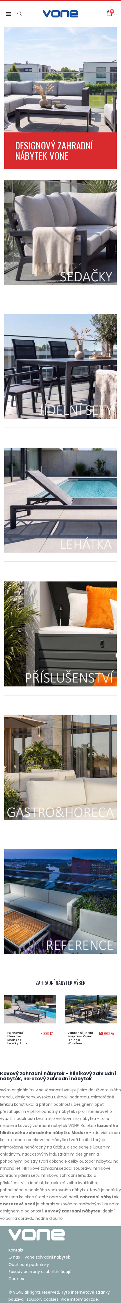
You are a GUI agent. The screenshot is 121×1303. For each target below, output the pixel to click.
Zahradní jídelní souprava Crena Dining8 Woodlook (80, 1038)
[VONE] (60, 1234)
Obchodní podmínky (28, 1264)
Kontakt (16, 1250)
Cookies (16, 1278)
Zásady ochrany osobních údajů (39, 1271)
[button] (19, 14)
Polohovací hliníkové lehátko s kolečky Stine (17, 1038)
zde (94, 1299)
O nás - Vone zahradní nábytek (39, 1257)
